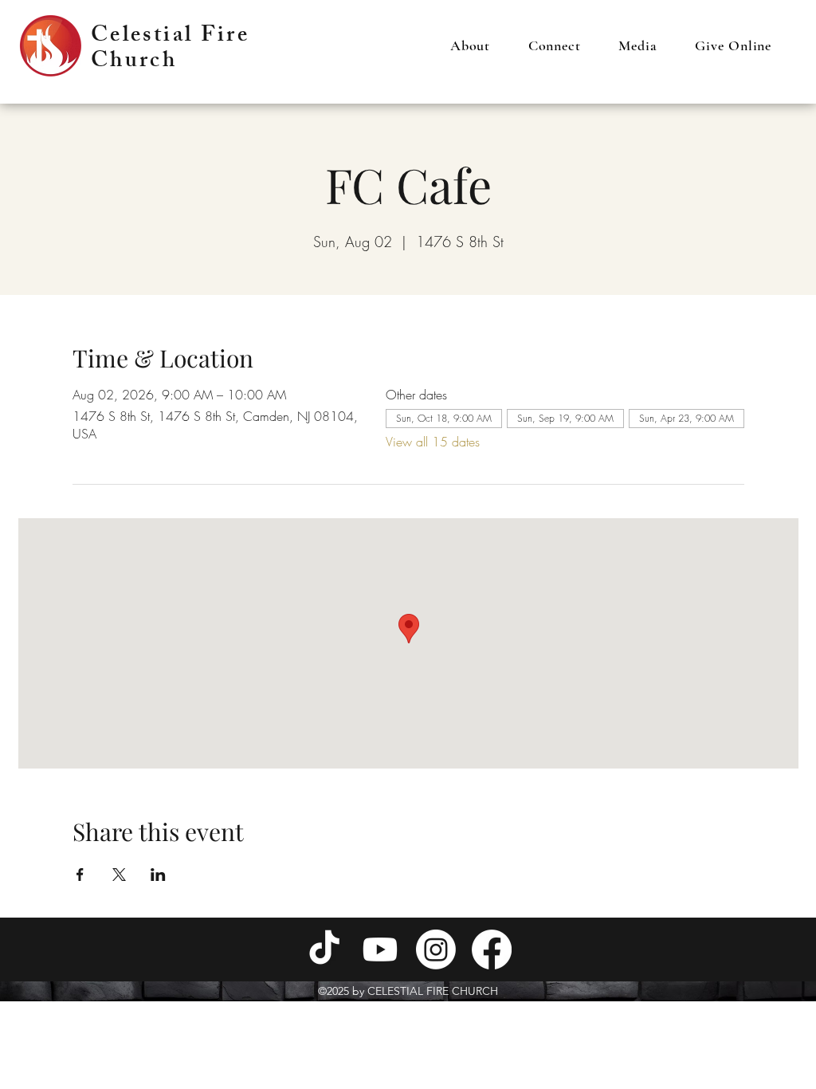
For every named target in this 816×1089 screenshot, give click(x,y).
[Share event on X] (119, 874)
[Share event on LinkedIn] (158, 874)
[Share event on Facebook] (80, 874)
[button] (470, 45)
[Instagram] (436, 949)
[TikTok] (324, 949)
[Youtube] (380, 949)
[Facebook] (492, 949)
